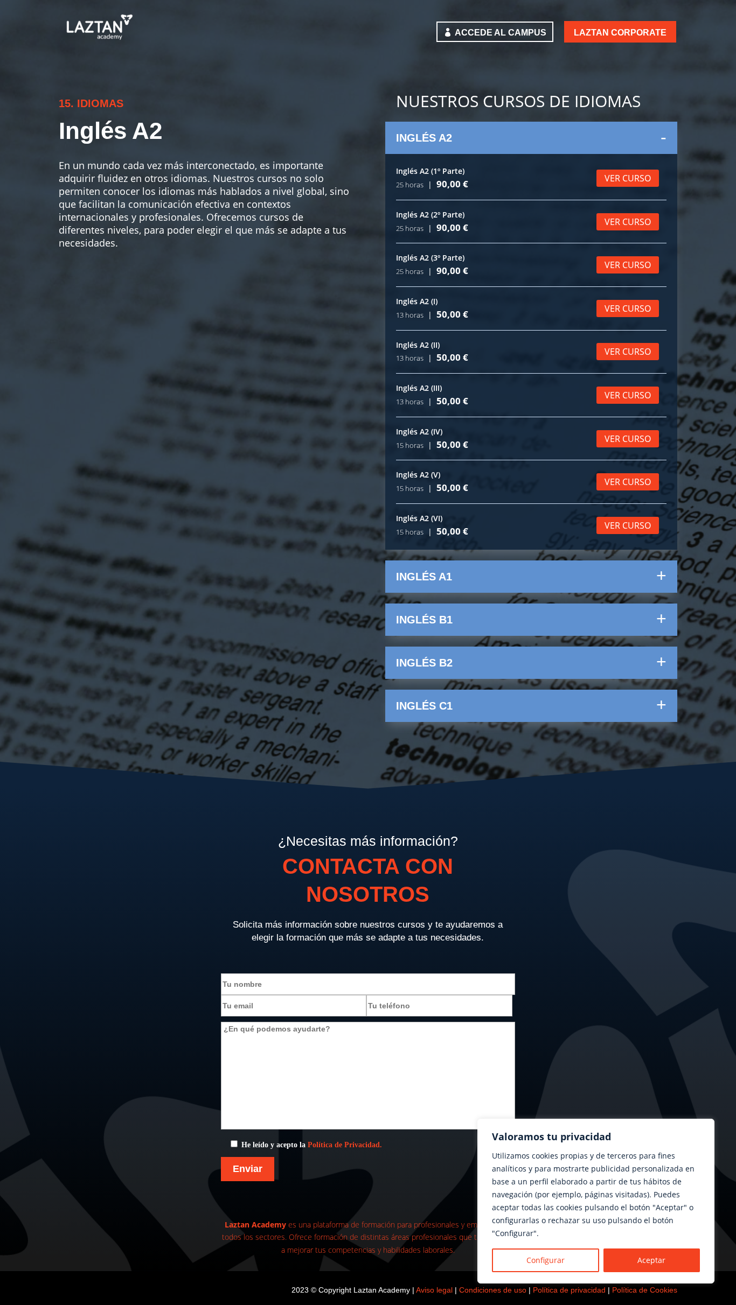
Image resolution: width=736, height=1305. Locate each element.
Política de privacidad (569, 1290)
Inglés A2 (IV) (419, 431)
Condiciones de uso (492, 1290)
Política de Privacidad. (345, 1145)
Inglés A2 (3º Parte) (430, 257)
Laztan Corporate (620, 32)
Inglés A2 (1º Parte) (430, 171)
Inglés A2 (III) (419, 388)
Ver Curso (628, 178)
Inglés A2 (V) (418, 474)
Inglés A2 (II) (418, 345)
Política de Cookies (644, 1290)
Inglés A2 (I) (417, 301)
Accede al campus (500, 32)
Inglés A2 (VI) (419, 518)
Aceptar (651, 1260)
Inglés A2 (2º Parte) (430, 214)
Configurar (545, 1260)
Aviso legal (434, 1290)
